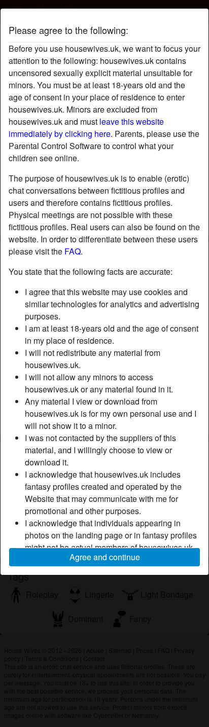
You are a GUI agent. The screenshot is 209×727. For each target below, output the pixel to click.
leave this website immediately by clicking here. (86, 127)
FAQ (72, 251)
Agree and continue (104, 557)
